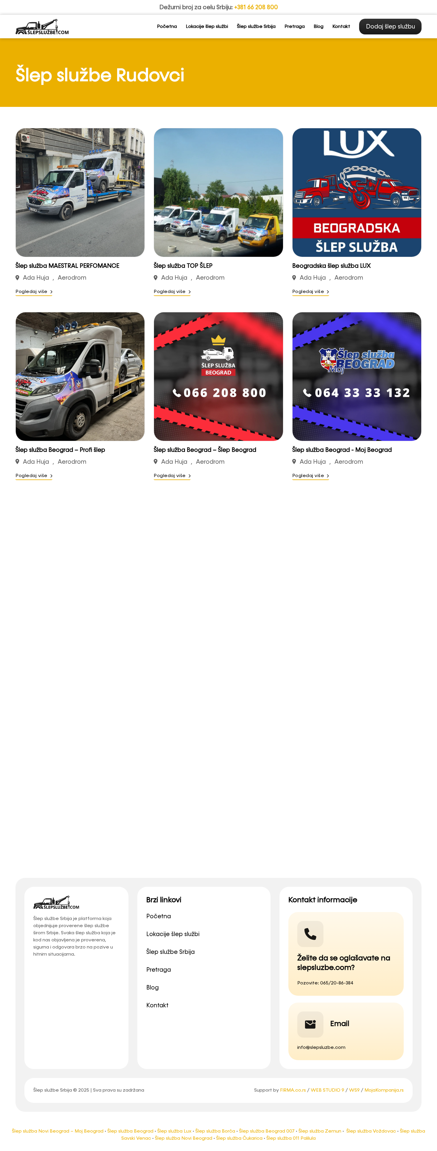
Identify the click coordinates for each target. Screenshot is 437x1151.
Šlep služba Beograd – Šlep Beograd (205, 450)
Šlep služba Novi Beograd (183, 1138)
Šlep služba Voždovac (371, 1131)
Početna (167, 26)
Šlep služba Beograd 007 (267, 1131)
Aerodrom (72, 278)
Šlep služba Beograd (130, 1131)
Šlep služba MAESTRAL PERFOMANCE (67, 266)
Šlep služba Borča (215, 1131)
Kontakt (341, 26)
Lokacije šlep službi (207, 26)
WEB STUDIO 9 (327, 1090)
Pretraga (294, 26)
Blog (318, 26)
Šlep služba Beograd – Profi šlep (60, 450)
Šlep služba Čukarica (239, 1138)
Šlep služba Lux (174, 1131)
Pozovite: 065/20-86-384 (325, 983)
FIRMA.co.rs (293, 1090)
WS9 (354, 1090)
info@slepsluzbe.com (321, 1047)
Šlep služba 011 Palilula (291, 1138)
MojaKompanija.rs (384, 1090)
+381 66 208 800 (256, 7)
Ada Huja (36, 278)
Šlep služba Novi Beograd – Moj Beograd (57, 1131)
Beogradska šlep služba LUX (331, 266)
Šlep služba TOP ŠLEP (183, 266)
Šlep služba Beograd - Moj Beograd (342, 450)
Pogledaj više (31, 291)
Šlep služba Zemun (319, 1131)
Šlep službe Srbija (256, 26)
